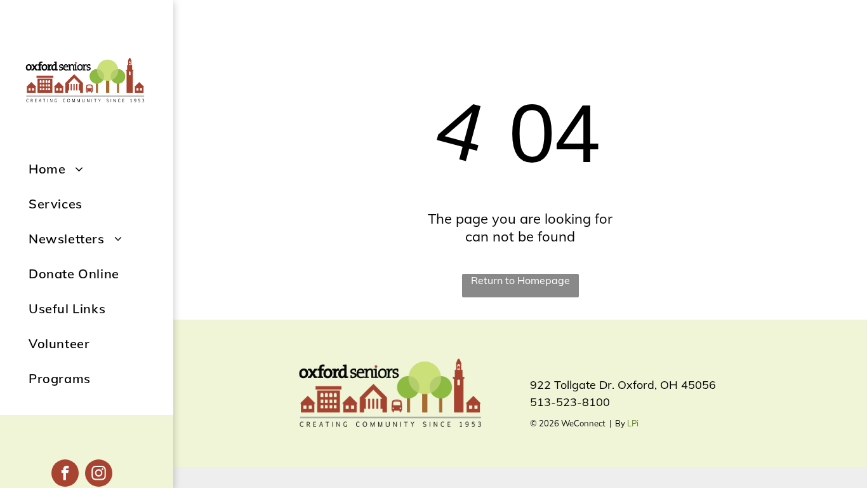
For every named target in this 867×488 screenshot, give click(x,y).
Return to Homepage (520, 280)
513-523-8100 (570, 402)
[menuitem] (101, 168)
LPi (633, 423)
